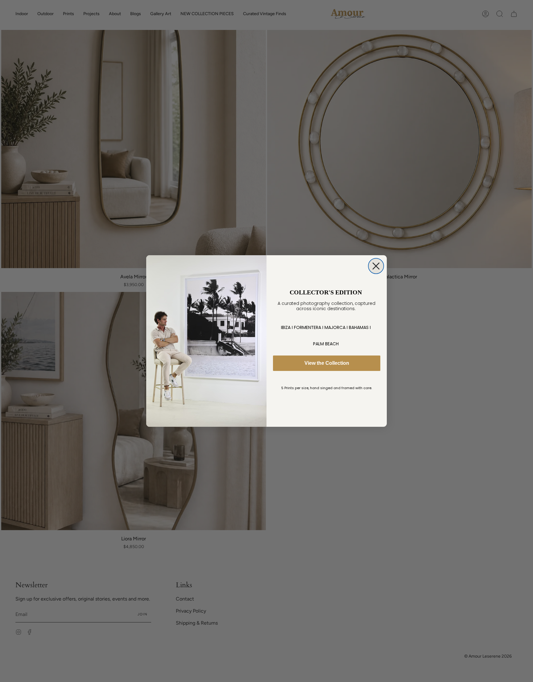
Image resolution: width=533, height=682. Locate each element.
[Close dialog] (376, 266)
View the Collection (326, 363)
